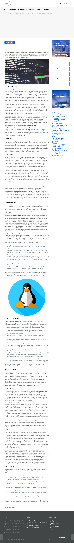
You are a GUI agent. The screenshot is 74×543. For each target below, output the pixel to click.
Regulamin (52, 524)
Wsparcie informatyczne (57, 155)
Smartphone (56, 146)
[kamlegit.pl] (9, 3)
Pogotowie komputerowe (58, 134)
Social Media (57, 148)
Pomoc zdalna (57, 143)
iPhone (62, 121)
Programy (56, 145)
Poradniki (10, 13)
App (58, 113)
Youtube (67, 157)
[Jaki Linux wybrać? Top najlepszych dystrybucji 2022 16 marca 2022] (72, 537)
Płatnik (63, 145)
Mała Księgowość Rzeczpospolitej (58, 127)
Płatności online (54, 521)
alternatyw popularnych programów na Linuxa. (34, 239)
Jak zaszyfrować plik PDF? (59, 73)
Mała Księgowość (61, 125)
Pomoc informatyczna (58, 137)
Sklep (51, 520)
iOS (59, 121)
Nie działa (63, 130)
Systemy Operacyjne (19, 13)
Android (54, 113)
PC (68, 130)
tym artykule (40, 365)
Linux (5, 50)
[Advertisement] (37, 25)
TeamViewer (54, 152)
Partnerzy (52, 527)
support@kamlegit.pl (35, 527)
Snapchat (62, 146)
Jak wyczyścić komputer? (59, 68)
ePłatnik (61, 113)
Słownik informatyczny (55, 523)
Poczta (54, 131)
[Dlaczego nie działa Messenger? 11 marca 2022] (1, 537)
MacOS (53, 125)
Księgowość (55, 123)
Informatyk (55, 118)
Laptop (61, 123)
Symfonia (64, 150)
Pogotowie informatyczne (57, 133)
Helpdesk (62, 116)
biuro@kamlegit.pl (34, 525)
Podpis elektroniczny (61, 131)
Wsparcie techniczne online (58, 157)
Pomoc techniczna (55, 141)
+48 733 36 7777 (33, 520)
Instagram (67, 120)
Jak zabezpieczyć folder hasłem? (60, 63)
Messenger (55, 130)
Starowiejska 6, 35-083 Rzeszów (37, 522)
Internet (55, 121)
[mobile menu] (56, 3)
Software (9, 50)
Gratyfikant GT (61, 114)
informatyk (42, 132)
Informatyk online (58, 119)
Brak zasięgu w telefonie (58, 78)
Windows (56, 153)
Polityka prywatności (55, 526)
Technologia (61, 152)
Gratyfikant (55, 114)
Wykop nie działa (57, 83)
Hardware (55, 116)
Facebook (66, 113)
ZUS (53, 158)
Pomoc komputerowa (59, 139)
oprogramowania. (39, 470)
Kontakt (52, 529)
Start (4, 13)
